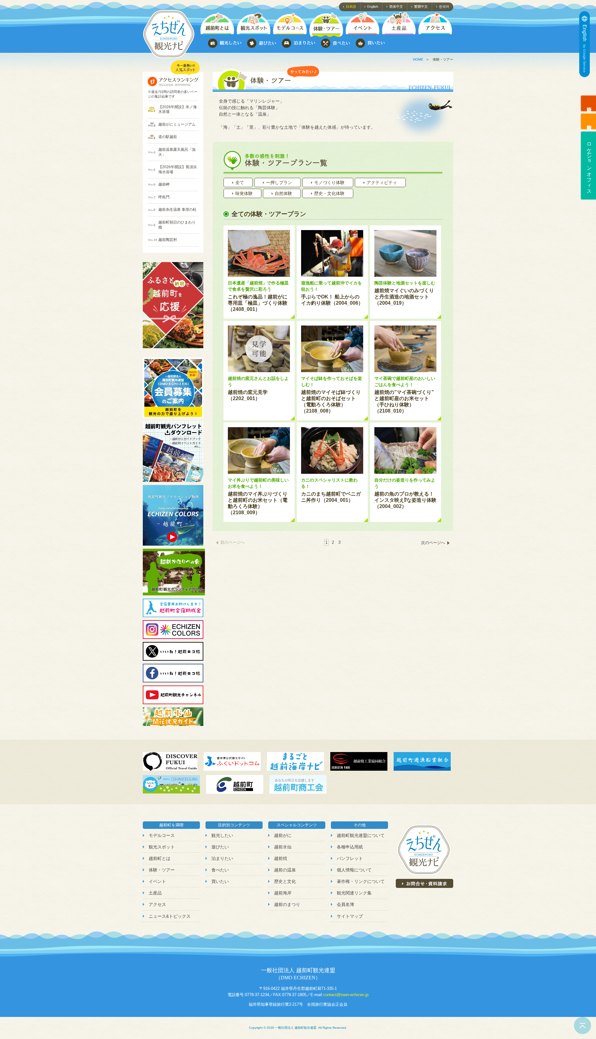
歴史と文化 (285, 881)
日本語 (351, 6)
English (372, 6)
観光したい (222, 835)
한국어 (444, 6)
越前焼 (280, 858)
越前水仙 (282, 846)
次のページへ (433, 542)
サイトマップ (350, 916)
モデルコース (162, 835)
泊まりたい (222, 858)
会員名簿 (345, 904)
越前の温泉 (285, 869)
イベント (157, 881)
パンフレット (350, 858)
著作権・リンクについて (361, 881)
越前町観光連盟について (361, 835)
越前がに (282, 835)
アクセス (157, 904)
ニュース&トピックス (170, 916)
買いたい (220, 881)
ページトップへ (582, 1025)
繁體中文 (421, 6)
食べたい (220, 869)
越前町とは (159, 858)
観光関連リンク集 (354, 892)
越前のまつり (287, 904)
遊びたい (220, 846)
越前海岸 (282, 892)
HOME (418, 59)
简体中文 (396, 6)
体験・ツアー (162, 869)
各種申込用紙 (350, 846)
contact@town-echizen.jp (345, 994)
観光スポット (162, 846)
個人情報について (354, 869)
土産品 (155, 892)
